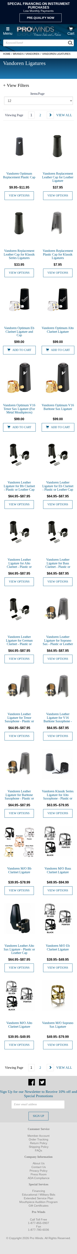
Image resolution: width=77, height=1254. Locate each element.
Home (6, 53)
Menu (7, 33)
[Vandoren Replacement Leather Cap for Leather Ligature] (58, 146)
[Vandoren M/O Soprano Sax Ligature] (58, 995)
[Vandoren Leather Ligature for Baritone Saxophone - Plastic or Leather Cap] (19, 764)
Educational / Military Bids (38, 1194)
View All (64, 115)
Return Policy (38, 1143)
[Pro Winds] (38, 31)
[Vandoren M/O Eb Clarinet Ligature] (58, 918)
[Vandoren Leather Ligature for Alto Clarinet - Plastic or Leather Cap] (19, 532)
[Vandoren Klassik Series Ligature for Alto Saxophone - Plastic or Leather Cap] (58, 764)
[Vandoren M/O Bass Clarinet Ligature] (58, 841)
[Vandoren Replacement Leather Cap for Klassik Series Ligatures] (19, 223)
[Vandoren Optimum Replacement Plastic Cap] (19, 146)
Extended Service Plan (38, 1198)
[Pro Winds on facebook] (31, 1082)
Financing (38, 1191)
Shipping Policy (38, 1146)
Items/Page (37, 93)
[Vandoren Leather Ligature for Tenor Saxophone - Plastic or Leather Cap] (19, 686)
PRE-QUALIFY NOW (40, 17)
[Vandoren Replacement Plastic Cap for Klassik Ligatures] (58, 223)
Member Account (38, 1135)
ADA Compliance (38, 1178)
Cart (70, 33)
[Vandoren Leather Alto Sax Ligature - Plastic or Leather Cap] (19, 918)
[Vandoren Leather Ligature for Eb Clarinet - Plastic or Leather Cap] (58, 455)
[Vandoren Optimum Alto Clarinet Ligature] (58, 300)
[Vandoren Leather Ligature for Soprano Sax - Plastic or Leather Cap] (58, 609)
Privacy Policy (38, 1170)
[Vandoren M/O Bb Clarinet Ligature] (19, 842)
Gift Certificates (38, 1205)
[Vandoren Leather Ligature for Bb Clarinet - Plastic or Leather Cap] (19, 455)
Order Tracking (38, 1139)
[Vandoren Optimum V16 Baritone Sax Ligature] (58, 378)
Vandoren (32, 53)
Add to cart (21, 350)
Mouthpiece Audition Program (38, 1202)
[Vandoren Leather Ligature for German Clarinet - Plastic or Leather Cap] (19, 609)
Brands (18, 53)
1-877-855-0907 (38, 1223)
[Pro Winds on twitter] (42, 1082)
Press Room (39, 1174)
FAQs (38, 1150)
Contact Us (38, 1167)
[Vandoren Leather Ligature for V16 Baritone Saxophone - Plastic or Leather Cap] (58, 686)
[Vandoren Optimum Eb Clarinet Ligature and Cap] (19, 300)
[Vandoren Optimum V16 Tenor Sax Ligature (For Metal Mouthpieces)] (19, 378)
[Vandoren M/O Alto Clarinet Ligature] (19, 995)
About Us (39, 1163)
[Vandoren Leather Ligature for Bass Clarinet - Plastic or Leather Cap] (58, 532)
